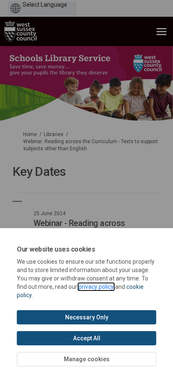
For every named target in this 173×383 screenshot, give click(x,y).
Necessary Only (86, 317)
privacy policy (96, 286)
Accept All (86, 338)
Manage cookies (87, 359)
